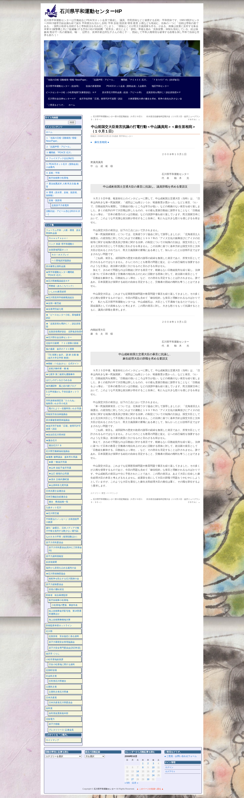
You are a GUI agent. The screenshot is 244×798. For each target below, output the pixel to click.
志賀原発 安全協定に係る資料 (64, 636)
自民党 (49, 708)
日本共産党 (51, 697)
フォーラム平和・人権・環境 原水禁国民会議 (63, 231)
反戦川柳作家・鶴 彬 (59, 368)
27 (132, 779)
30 (148, 779)
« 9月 (127, 783)
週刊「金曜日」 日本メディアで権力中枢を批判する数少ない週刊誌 (62, 529)
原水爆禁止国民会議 (55, 266)
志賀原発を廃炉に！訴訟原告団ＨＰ (163, 92)
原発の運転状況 (56, 589)
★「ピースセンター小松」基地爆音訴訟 (63, 316)
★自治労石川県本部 (55, 434)
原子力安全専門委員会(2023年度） (65, 648)
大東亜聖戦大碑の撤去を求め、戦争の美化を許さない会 (154, 98)
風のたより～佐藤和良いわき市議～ (66, 408)
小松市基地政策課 (54, 659)
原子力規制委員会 (54, 584)
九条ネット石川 (53, 507)
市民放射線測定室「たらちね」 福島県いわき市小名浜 (63, 402)
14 (137, 771)
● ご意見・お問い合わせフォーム (180, 756)
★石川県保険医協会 (55, 573)
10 (153, 767)
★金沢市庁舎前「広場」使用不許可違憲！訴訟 (63, 427)
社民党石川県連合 (57, 681)
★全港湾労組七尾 (54, 309)
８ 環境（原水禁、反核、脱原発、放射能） (62, 194)
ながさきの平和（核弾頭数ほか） (62, 536)
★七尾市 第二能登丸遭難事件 (60, 374)
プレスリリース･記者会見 (61, 730)
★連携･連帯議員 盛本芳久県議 (61, 457)
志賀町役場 (51, 670)
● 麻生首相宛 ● (99, 142)
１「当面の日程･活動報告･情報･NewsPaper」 (62, 139)
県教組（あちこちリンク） (62, 286)
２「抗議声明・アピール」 (59, 146)
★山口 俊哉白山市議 (59, 473)
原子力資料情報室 (54, 556)
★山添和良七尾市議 (58, 485)
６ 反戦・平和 (53, 173)
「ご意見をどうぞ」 (55, 105)
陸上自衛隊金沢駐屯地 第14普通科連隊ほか (65, 612)
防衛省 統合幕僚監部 (57, 595)
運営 (103, 493)
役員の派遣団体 (92, 86)
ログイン (169, 767)
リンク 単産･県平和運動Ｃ (61, 244)
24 (153, 775)
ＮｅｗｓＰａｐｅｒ (58, 238)
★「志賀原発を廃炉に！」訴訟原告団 (63, 325)
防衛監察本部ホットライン (59, 625)
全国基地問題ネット (58, 249)
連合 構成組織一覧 (58, 501)
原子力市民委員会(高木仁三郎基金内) (65, 549)
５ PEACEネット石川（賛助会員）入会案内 (63, 165)
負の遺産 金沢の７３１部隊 (60, 349)
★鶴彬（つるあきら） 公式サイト (62, 363)
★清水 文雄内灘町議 (59, 479)
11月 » (135, 783)
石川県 (49, 631)
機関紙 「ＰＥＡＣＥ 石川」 (133, 80)
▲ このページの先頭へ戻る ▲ (150, 789)
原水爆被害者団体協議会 (58, 420)
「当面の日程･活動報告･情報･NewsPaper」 (67, 80)
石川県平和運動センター (105, 789)
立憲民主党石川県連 (58, 691)
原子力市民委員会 (54, 542)
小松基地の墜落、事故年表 (65, 605)
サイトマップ (52, 740)
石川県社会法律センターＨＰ (61, 98)
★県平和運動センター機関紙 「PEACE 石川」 (60, 273)
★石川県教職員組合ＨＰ (58, 281)
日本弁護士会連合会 (55, 491)
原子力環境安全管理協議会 (62, 642)
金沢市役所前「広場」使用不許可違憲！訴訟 (100, 98)
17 (153, 771)
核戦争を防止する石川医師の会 (64, 578)
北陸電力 (50, 719)
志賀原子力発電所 (60, 205)
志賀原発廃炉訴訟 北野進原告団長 (66, 331)
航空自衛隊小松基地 (58, 178)
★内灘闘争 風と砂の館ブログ (61, 386)
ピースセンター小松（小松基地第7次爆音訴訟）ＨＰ (71, 92)
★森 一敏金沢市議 (58, 462)
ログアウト (170, 771)
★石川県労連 (52, 513)
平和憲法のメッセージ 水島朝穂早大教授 (62, 520)
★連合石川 (51, 440)
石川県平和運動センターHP (91, 11)
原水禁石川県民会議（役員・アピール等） (121, 92)
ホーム (72, 105)
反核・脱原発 (55, 200)
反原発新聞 (51, 562)
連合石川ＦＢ (55, 445)
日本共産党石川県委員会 (61, 702)
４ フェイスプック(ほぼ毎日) (60, 158)
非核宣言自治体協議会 (57, 414)
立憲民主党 (51, 687)
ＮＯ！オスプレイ (60, 254)
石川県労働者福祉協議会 (58, 451)
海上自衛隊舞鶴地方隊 (59, 619)
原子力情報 (54, 724)
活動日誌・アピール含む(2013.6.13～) (63, 212)
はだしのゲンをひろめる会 (59, 380)
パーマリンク (112, 493)
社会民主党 (51, 676)
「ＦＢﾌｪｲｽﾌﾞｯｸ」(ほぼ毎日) (165, 80)
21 (137, 775)
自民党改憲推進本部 (58, 713)
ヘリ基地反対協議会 (61, 260)
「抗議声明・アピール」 (103, 80)
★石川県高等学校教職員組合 (60, 297)
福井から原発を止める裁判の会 (61, 568)
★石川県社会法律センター (59, 337)
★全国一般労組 (53, 303)
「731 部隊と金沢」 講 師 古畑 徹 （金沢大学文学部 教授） (62, 356)
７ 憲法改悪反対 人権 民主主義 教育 (62, 185)
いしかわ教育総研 (57, 291)
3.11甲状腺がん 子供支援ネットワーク (62, 393)
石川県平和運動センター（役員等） (63, 86)
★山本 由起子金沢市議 (60, 468)
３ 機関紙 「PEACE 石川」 (59, 152)
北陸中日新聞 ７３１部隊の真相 (62, 343)
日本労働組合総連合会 (57, 496)
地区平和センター (159, 86)
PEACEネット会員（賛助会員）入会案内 (125, 86)
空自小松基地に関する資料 (62, 664)
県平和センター (126, 136)
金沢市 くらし (53, 653)
